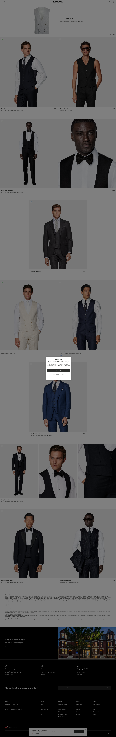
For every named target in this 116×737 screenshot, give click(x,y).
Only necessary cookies (59, 374)
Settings (58, 378)
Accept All (58, 370)
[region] (58, 368)
